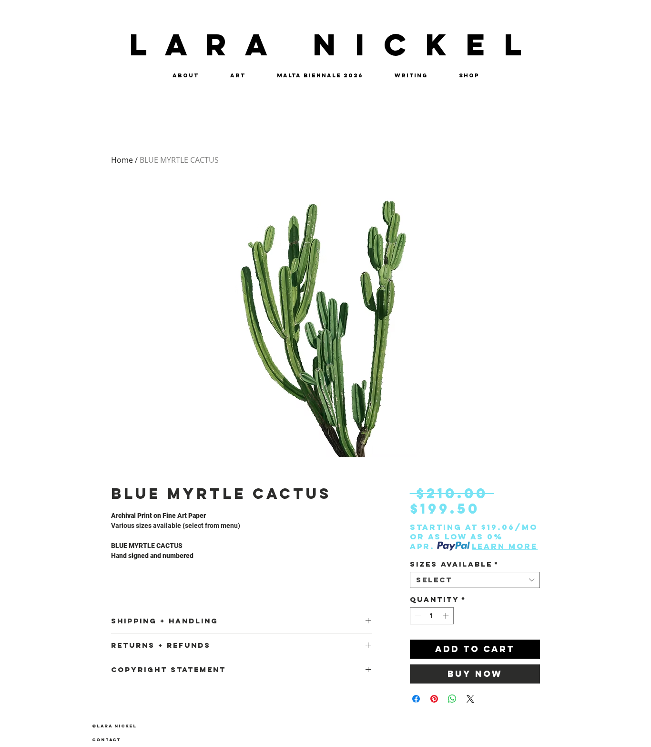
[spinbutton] (431, 616)
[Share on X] (470, 699)
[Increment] (446, 616)
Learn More (505, 546)
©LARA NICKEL (114, 725)
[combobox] (475, 580)
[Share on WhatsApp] (452, 699)
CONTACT (106, 739)
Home (122, 160)
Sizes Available (454, 564)
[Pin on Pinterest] (434, 699)
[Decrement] (417, 616)
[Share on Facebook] (416, 699)
